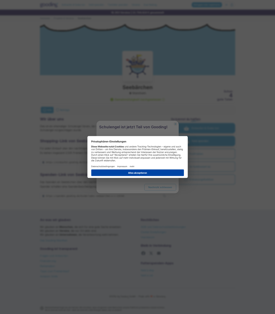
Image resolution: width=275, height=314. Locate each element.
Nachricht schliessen (160, 187)
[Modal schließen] (175, 124)
